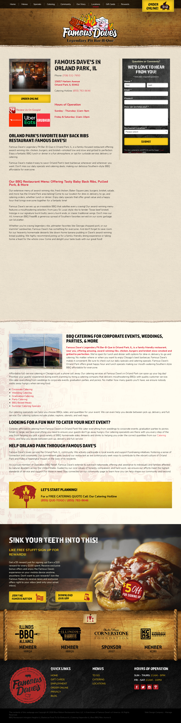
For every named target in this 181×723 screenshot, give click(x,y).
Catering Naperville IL (80, 717)
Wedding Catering (22, 392)
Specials (37, 4)
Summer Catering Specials (26, 406)
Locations (95, 4)
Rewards (125, 4)
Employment (59, 683)
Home (13, 4)
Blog (54, 695)
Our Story (81, 4)
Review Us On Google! (28, 109)
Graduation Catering (23, 396)
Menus (24, 4)
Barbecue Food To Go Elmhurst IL (55, 717)
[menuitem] (13, 4)
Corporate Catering (22, 389)
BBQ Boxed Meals (22, 402)
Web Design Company (154, 712)
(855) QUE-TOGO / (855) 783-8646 (64, 500)
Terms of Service (137, 152)
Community (66, 4)
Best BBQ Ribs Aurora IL (101, 717)
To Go (96, 675)
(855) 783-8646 (82, 90)
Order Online (29, 98)
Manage (168, 712)
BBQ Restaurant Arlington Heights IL (24, 717)
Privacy (56, 691)
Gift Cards (110, 4)
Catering (51, 4)
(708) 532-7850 (71, 75)
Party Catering (19, 399)
